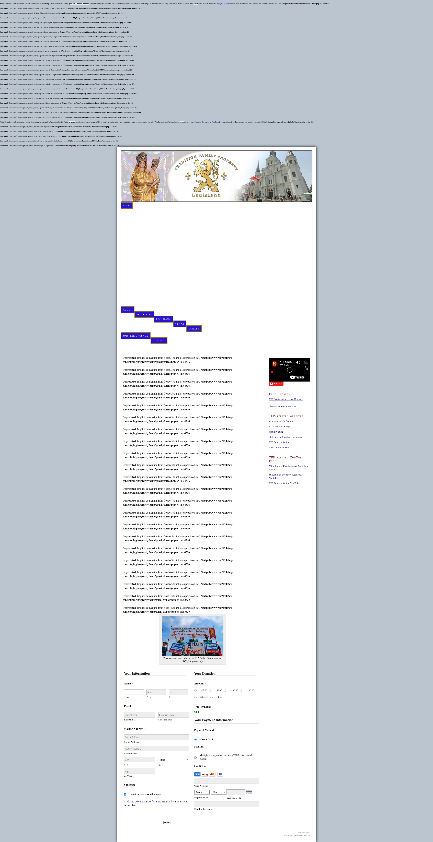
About (127, 309)
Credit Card (206, 739)
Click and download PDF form (140, 801)
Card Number (201, 785)
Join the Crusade (135, 335)
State (160, 764)
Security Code (234, 797)
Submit (167, 822)
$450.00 (204, 696)
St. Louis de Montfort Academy (285, 436)
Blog (126, 205)
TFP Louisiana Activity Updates (286, 399)
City (126, 764)
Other (219, 696)
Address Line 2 (131, 753)
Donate (194, 328)
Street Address (131, 741)
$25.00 (203, 690)
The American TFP (279, 447)
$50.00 (218, 690)
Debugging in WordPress (224, 3)
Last (171, 697)
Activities (144, 314)
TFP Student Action (279, 442)
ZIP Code (129, 775)
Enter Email (130, 719)
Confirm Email (166, 719)
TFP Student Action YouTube (284, 483)
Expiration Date (202, 797)
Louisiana (163, 319)
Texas (179, 323)
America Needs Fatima (281, 421)
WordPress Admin (304, 832)
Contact (159, 340)
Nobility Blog (276, 431)
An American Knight (280, 426)
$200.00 (250, 690)
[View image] (192, 655)
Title (126, 697)
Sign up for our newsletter (282, 406)
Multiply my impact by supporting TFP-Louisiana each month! (226, 757)
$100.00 (234, 690)
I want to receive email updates (145, 794)
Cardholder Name (203, 808)
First (149, 697)
